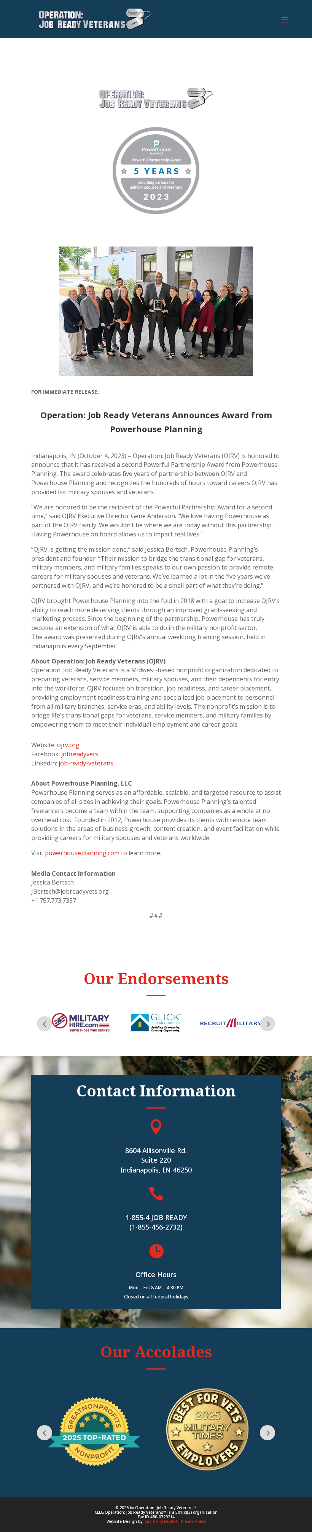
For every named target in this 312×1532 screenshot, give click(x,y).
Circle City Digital (161, 1521)
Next (267, 1023)
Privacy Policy (193, 1521)
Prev (44, 1023)
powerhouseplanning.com (82, 853)
